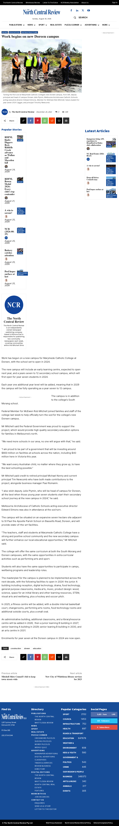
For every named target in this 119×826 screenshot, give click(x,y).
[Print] (66, 121)
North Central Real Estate (110, 159)
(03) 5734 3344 (7, 735)
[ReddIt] (52, 121)
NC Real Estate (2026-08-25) (95, 154)
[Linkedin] (77, 10)
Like (113, 714)
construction (16, 648)
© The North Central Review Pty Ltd (17, 823)
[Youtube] (88, 10)
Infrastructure (29, 32)
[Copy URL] (23, 121)
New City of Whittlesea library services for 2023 (63, 678)
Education (14, 32)
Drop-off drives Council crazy (93, 178)
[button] (79, 17)
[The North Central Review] (5, 112)
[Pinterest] (38, 121)
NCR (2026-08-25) (9, 231)
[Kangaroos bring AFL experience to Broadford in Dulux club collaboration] (111, 142)
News (4, 32)
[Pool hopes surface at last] (111, 193)
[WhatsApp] (45, 121)
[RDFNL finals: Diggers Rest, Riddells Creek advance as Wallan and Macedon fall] (20, 138)
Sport (20, 140)
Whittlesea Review (22, 273)
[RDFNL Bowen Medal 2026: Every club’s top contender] (20, 180)
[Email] (59, 121)
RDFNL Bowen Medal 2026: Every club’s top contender (10, 186)
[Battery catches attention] (20, 251)
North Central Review (21, 230)
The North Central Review (23, 112)
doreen (27, 648)
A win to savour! (9, 211)
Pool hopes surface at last (10, 274)
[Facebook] (71, 10)
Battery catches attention (9, 252)
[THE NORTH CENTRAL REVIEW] (41, 12)
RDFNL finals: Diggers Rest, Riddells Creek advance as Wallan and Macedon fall (10, 149)
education (37, 648)
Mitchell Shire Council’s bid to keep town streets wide (18, 678)
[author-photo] (7, 166)
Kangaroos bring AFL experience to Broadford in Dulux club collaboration (95, 142)
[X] (83, 10)
